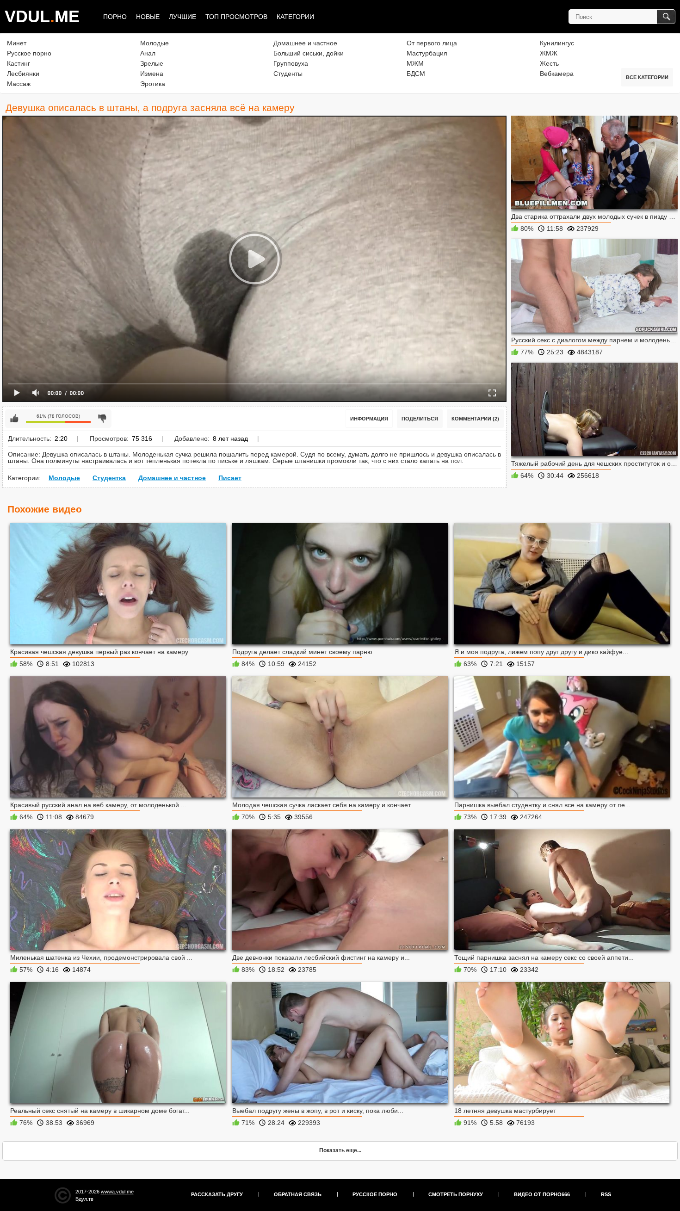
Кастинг (18, 63)
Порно (115, 16)
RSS (606, 1194)
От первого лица (432, 43)
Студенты (288, 73)
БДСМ (416, 73)
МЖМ (415, 63)
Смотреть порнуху (455, 1194)
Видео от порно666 (542, 1194)
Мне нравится (14, 418)
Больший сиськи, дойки (308, 53)
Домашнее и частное (305, 43)
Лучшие (182, 16)
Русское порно (29, 53)
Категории (295, 16)
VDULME (42, 16)
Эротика (152, 83)
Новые (148, 16)
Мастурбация (427, 53)
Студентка (109, 478)
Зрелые (151, 63)
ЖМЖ (548, 53)
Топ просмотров (236, 16)
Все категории (647, 77)
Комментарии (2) (475, 418)
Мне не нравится (102, 418)
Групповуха (290, 63)
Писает (229, 478)
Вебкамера (557, 73)
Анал (147, 53)
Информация (369, 418)
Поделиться (420, 418)
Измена (151, 73)
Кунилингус (557, 43)
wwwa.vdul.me (117, 1191)
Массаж (19, 83)
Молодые (154, 43)
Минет (16, 43)
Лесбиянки (23, 73)
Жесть (549, 63)
